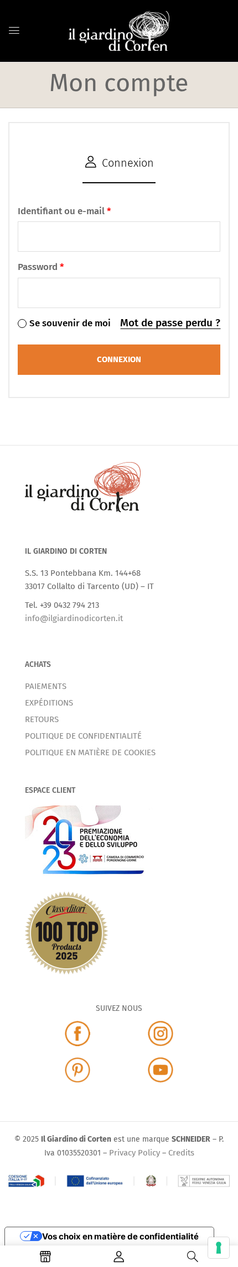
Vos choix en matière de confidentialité (120, 1236)
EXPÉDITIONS (49, 703)
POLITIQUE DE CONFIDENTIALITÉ (83, 736)
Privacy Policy (134, 1153)
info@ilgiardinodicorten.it (74, 618)
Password (41, 267)
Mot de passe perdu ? (170, 322)
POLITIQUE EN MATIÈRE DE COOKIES (90, 752)
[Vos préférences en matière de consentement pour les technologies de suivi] (218, 1247)
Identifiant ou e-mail (64, 211)
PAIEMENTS (45, 686)
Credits (181, 1153)
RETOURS (42, 719)
